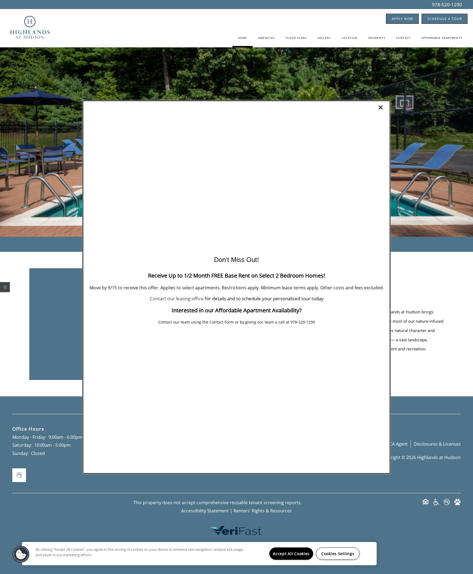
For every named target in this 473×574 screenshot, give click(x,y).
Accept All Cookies (291, 553)
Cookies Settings (337, 553)
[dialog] (236, 287)
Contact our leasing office (177, 299)
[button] (21, 554)
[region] (199, 553)
